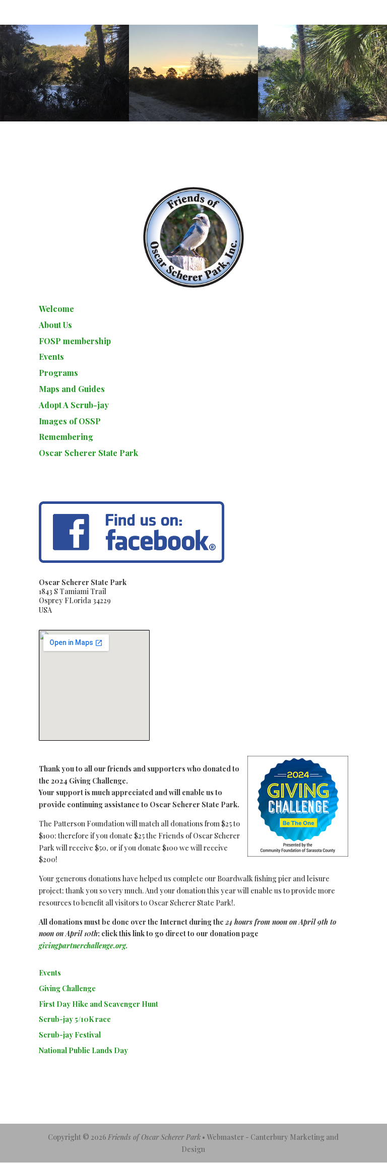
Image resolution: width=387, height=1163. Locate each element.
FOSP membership (75, 341)
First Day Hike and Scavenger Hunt (98, 1004)
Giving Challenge (67, 988)
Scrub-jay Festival (70, 1035)
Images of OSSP (70, 421)
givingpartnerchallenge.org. (83, 945)
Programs (58, 372)
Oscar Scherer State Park (88, 452)
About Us (55, 324)
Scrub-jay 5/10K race (75, 1019)
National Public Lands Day (83, 1050)
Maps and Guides (72, 388)
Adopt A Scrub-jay (74, 405)
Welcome (56, 308)
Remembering (66, 436)
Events (51, 356)
